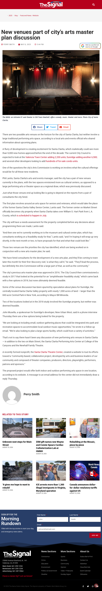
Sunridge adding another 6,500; (82, 157)
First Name (41, 515)
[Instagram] (93, 586)
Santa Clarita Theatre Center (48, 352)
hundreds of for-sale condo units (62, 161)
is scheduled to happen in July (31, 215)
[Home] (5, 15)
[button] (8, 5)
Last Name (74, 515)
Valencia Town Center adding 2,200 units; (46, 157)
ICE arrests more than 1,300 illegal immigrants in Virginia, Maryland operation (51, 487)
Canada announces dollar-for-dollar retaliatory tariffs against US (83, 487)
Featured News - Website (29, 15)
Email (39, 525)
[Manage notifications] (96, 586)
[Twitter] (88, 586)
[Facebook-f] (83, 586)
